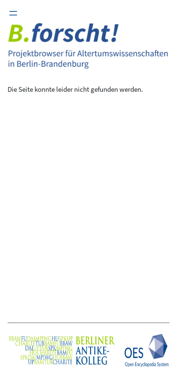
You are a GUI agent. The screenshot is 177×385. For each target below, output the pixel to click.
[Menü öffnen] (13, 13)
